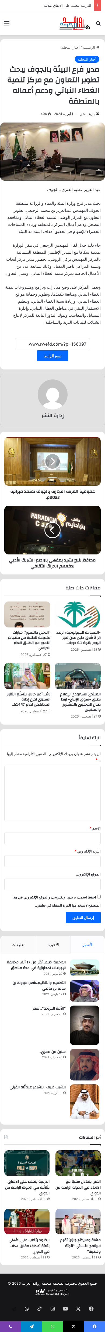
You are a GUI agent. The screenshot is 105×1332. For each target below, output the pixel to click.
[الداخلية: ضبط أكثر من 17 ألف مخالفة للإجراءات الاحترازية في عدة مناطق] (84, 967)
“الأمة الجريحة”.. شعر (49, 1008)
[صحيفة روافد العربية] (75, 23)
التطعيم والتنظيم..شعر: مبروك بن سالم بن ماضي (39, 985)
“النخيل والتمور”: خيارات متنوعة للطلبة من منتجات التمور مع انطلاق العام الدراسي (29, 640)
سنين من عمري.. (53, 1051)
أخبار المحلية (70, 47)
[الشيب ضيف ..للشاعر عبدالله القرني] (84, 1101)
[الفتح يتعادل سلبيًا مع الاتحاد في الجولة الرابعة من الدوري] (78, 1163)
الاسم (95, 828)
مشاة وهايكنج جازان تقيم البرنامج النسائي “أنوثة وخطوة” (80, 1246)
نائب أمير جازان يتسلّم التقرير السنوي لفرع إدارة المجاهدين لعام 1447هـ (28, 699)
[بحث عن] (98, 25)
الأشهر (87, 944)
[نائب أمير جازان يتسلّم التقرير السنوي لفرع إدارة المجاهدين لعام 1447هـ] (27, 676)
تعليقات (18, 944)
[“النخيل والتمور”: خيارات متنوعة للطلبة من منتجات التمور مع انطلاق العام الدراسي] (27, 614)
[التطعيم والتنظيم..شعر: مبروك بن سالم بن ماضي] (84, 991)
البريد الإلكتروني (88, 851)
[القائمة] (6, 25)
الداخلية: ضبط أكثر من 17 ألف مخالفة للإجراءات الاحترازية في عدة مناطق (36, 965)
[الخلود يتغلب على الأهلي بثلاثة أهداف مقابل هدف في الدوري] (27, 1221)
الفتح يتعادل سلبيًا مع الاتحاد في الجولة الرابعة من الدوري (78, 1187)
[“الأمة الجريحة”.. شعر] (84, 1025)
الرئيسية (89, 47)
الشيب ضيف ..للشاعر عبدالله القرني (38, 1087)
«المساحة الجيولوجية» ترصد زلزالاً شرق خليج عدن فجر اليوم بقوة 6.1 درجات (79, 637)
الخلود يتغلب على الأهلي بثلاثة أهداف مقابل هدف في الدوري (29, 1246)
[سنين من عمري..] (84, 1065)
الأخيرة (53, 944)
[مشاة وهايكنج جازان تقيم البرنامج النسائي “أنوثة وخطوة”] (78, 1221)
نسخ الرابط (52, 355)
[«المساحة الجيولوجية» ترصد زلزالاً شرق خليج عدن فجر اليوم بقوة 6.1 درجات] (78, 614)
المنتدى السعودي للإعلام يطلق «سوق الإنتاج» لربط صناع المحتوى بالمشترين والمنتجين (80, 702)
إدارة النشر (87, 114)
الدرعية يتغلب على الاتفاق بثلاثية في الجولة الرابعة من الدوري (45, 5)
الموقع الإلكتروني (88, 874)
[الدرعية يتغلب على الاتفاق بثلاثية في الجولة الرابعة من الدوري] (27, 1163)
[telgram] (13, 1309)
